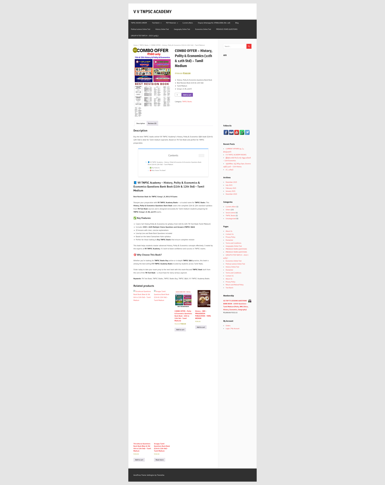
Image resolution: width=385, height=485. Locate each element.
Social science (230, 213)
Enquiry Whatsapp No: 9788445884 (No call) (214, 23)
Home (135, 45)
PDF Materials (171, 23)
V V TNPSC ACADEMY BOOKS (236, 155)
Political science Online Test (140, 29)
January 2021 (230, 191)
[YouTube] (236, 132)
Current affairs (187, 23)
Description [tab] (140, 123)
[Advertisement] (237, 88)
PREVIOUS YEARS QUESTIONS (226, 29)
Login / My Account (232, 328)
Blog (237, 23)
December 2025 (231, 182)
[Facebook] (225, 132)
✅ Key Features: (155, 168)
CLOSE (201, 155)
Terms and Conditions (233, 243)
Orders (228, 326)
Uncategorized (231, 218)
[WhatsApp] (241, 132)
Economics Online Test (203, 29)
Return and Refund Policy (235, 285)
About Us (229, 231)
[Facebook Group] (231, 132)
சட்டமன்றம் (229, 170)
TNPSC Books (144, 45)
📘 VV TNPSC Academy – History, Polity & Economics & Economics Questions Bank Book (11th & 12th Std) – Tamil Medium (174, 163)
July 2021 (229, 185)
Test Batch (156, 23)
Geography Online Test (182, 29)
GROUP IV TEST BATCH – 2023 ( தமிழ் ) (145, 36)
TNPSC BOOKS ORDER (139, 23)
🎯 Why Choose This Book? (158, 170)
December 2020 (231, 194)
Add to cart (187, 95)
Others (228, 210)
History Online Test (162, 29)
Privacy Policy (230, 237)
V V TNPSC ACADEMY (152, 11)
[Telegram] (247, 132)
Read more (160, 460)
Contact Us (230, 234)
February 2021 (231, 188)
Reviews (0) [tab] (152, 123)
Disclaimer (229, 240)
